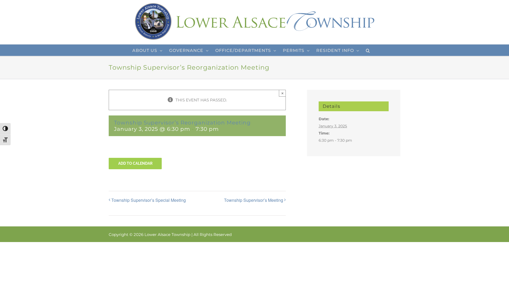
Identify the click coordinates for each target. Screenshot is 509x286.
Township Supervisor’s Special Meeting (148, 200)
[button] (368, 50)
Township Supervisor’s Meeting (253, 200)
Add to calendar (135, 163)
